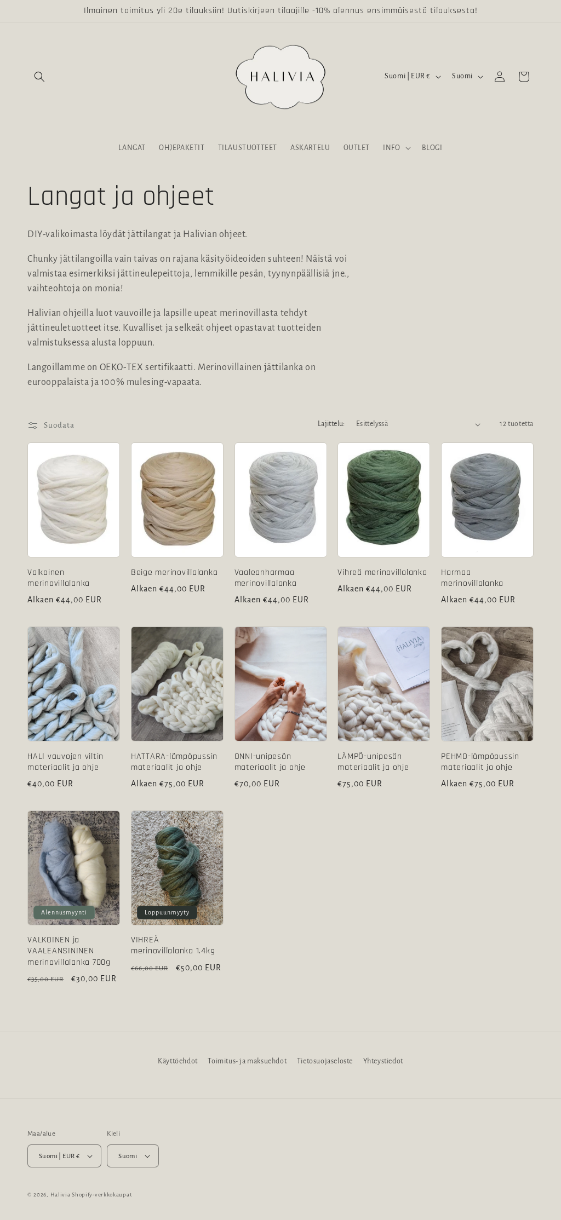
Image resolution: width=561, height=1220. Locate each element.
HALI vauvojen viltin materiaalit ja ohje (65, 762)
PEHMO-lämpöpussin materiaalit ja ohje (480, 762)
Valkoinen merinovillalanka (58, 578)
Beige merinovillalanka (174, 572)
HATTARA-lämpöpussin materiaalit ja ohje (174, 762)
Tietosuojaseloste (325, 1061)
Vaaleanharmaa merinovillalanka (265, 578)
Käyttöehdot (178, 1061)
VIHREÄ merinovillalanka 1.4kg (173, 946)
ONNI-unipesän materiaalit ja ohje (270, 762)
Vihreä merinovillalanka (382, 572)
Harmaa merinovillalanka (472, 578)
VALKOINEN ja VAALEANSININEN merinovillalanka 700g (69, 951)
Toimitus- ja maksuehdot (247, 1061)
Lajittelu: (331, 424)
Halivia (60, 1195)
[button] (39, 77)
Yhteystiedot (383, 1061)
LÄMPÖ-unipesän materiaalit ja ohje (373, 762)
